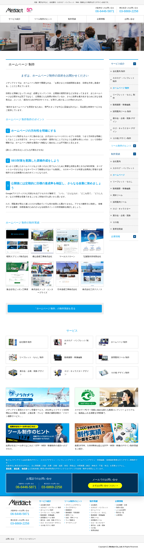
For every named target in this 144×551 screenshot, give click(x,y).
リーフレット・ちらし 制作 (124, 96)
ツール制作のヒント (43, 19)
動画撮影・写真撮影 (73, 512)
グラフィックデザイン (73, 505)
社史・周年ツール (72, 517)
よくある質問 (121, 510)
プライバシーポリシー (27, 539)
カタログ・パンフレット (123, 168)
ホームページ (119, 175)
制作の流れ (120, 507)
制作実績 (72, 19)
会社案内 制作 (119, 71)
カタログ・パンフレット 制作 (123, 79)
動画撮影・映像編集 (121, 105)
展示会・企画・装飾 (121, 215)
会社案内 (117, 161)
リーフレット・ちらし (122, 181)
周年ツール (118, 195)
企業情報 (101, 19)
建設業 (16, 469)
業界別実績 (118, 229)
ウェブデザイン (71, 507)
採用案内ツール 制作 (122, 111)
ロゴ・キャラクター (121, 209)
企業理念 (119, 515)
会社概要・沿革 (121, 505)
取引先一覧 (120, 512)
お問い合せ (129, 19)
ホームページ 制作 (121, 88)
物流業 (24, 469)
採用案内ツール (120, 202)
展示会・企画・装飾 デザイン (124, 120)
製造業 (9, 469)
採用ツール (69, 515)
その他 (116, 222)
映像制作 (69, 510)
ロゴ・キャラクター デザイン (124, 130)
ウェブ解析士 (70, 520)
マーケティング (71, 523)
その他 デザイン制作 (122, 138)
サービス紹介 (14, 19)
